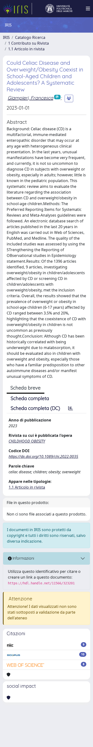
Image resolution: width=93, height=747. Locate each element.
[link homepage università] (59, 8)
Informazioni (23, 558)
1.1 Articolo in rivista (26, 49)
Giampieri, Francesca (30, 98)
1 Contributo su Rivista (28, 43)
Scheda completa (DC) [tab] (35, 408)
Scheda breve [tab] (25, 388)
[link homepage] (17, 8)
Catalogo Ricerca (30, 37)
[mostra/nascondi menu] (88, 8)
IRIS (6, 37)
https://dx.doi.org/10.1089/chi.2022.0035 (43, 456)
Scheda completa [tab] (30, 398)
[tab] (70, 408)
